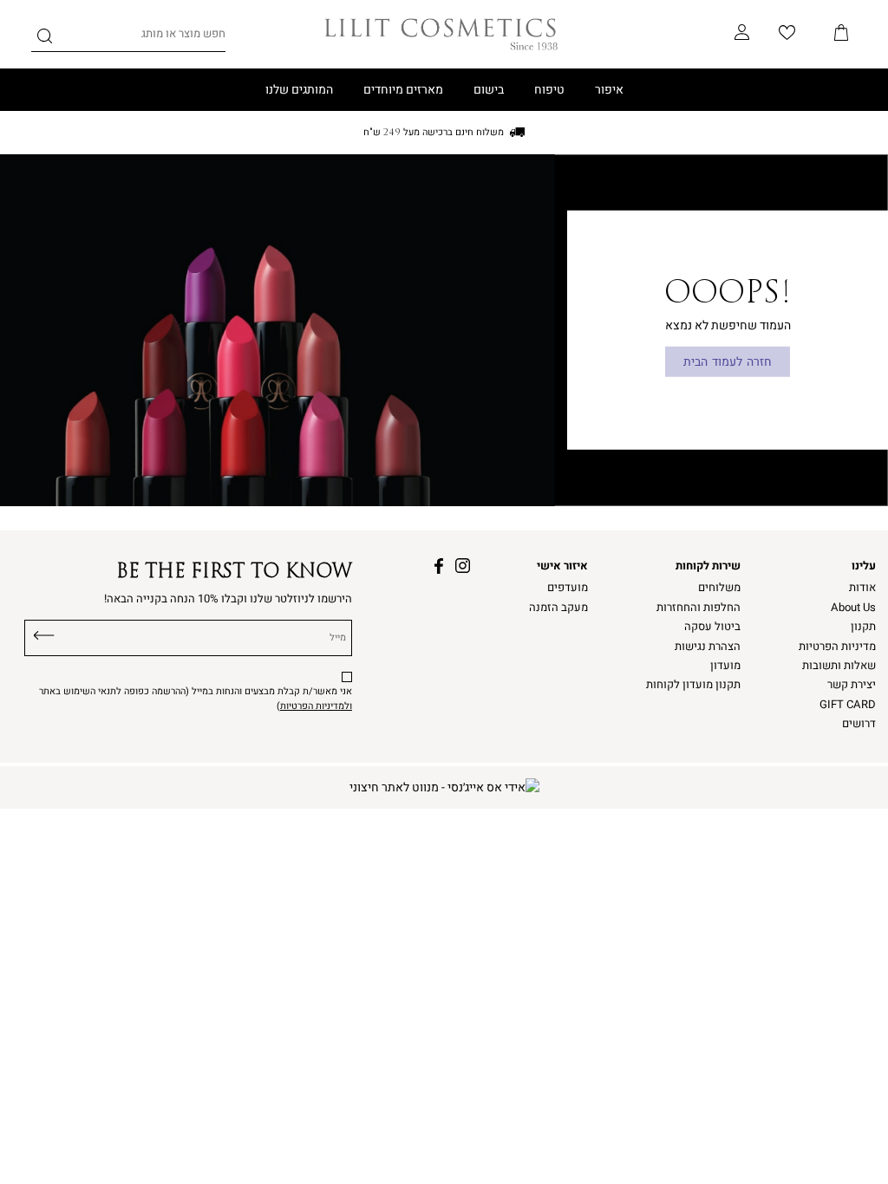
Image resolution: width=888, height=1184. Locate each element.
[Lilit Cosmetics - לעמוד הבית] (441, 34)
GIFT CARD (847, 704)
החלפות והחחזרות (698, 607)
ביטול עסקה (712, 626)
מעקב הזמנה (558, 607)
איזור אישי (562, 566)
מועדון (725, 665)
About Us (853, 607)
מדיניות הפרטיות (837, 646)
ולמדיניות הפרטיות (316, 706)
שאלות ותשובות (839, 665)
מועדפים (567, 587)
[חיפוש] (44, 39)
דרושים (859, 724)
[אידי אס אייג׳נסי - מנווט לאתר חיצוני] (444, 787)
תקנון (863, 626)
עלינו (864, 566)
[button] (841, 33)
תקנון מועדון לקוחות (693, 685)
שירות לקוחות (708, 566)
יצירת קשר (851, 685)
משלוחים (719, 587)
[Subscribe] (44, 633)
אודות (862, 587)
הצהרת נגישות (708, 646)
